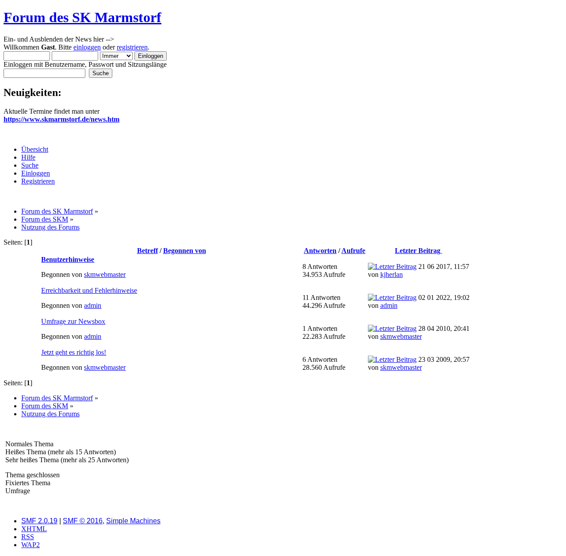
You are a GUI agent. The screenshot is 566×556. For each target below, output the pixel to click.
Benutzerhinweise (67, 259)
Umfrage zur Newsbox (73, 321)
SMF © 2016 (83, 521)
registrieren (132, 47)
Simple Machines (133, 521)
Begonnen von (184, 250)
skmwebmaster (105, 274)
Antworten (320, 250)
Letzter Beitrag (418, 250)
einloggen (87, 47)
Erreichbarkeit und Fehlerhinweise (89, 290)
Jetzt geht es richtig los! (73, 352)
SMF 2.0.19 (39, 521)
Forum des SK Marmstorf (82, 17)
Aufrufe (353, 250)
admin (92, 305)
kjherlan (391, 274)
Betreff (147, 250)
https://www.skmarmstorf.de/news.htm (61, 119)
